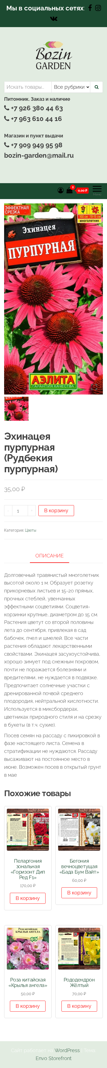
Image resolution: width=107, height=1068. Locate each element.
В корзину (56, 510)
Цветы (30, 530)
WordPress (67, 1050)
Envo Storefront (54, 1058)
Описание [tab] (49, 556)
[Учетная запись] (61, 190)
